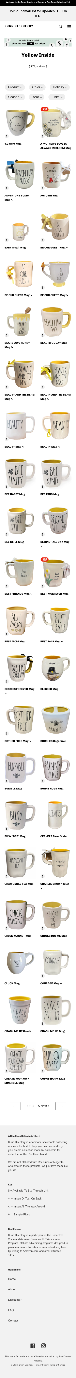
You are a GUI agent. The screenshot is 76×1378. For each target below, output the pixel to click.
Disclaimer (14, 1299)
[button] (15, 87)
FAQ (11, 1310)
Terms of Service (57, 1365)
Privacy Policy (41, 1365)
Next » (45, 1106)
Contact (13, 1320)
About (12, 1289)
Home (12, 1278)
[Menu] (69, 26)
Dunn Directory (18, 26)
